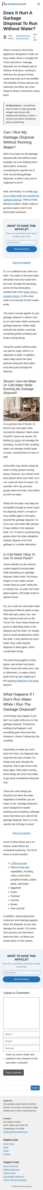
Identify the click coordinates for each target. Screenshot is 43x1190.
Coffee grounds (19, 863)
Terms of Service (10, 1166)
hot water (16, 440)
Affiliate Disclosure (11, 1170)
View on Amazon (22, 262)
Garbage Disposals (23, 36)
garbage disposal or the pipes (23, 680)
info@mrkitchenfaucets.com (15, 1132)
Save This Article (21, 249)
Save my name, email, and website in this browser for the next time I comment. (22, 1058)
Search (35, 1088)
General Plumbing (22, 38)
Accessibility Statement (13, 1177)
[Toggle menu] (38, 4)
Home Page (8, 1144)
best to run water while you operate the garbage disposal (21, 195)
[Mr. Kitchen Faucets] (14, 4)
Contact (6, 1154)
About (5, 1151)
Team (5, 1147)
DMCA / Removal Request (14, 1180)
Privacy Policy (9, 1173)
